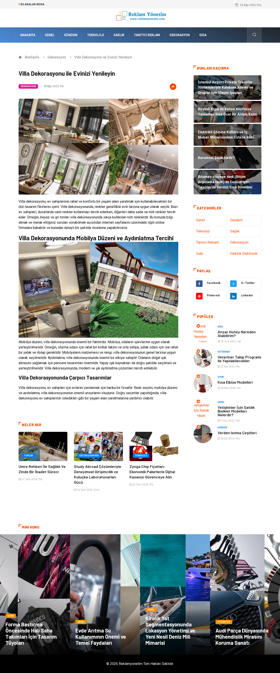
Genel (49, 35)
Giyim (221, 377)
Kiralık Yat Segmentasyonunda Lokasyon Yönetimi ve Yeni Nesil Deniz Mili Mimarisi (170, 630)
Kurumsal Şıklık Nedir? (64, 5)
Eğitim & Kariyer (89, 455)
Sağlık (119, 35)
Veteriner (224, 352)
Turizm (28, 455)
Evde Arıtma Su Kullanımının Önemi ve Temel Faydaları (100, 636)
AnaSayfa (27, 35)
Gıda (202, 35)
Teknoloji (95, 35)
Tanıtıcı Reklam (147, 35)
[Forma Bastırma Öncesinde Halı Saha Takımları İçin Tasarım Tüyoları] (35, 594)
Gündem (70, 35)
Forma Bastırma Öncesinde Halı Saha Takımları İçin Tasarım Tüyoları (31, 633)
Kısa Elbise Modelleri (235, 382)
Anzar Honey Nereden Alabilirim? (237, 333)
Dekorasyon (180, 35)
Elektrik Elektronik (243, 253)
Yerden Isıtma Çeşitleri (237, 432)
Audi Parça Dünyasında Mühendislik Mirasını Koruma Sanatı (241, 636)
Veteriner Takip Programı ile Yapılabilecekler (239, 359)
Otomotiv (224, 622)
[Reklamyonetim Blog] (140, 18)
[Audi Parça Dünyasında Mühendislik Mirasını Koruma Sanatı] (245, 594)
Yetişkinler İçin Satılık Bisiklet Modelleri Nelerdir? (236, 411)
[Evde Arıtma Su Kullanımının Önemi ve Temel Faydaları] (105, 594)
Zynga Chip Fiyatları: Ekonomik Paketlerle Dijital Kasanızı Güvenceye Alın (152, 471)
